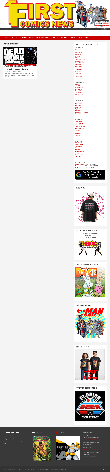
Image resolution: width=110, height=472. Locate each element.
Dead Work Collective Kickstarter (16, 69)
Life (30, 37)
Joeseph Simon (79, 130)
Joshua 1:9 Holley (79, 91)
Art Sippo (77, 102)
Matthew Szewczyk (80, 164)
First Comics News (18, 469)
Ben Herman (78, 54)
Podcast (63, 37)
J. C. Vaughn (78, 89)
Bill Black (77, 56)
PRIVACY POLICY (29, 469)
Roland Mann (78, 110)
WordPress (64, 469)
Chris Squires (78, 121)
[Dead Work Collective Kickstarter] (20, 57)
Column (13, 37)
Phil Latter (77, 135)
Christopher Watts (80, 59)
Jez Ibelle (77, 149)
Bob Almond (78, 58)
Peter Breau (78, 133)
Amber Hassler (79, 51)
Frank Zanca (78, 146)
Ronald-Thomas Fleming (81, 112)
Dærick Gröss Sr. (79, 61)
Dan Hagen (78, 64)
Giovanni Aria (78, 148)
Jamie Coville (78, 103)
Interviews (23, 37)
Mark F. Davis (78, 66)
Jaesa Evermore (79, 128)
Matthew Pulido (79, 69)
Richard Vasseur (79, 166)
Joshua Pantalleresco (80, 151)
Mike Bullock (78, 92)
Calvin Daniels (78, 143)
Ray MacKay (78, 109)
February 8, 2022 (9, 71)
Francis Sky (78, 125)
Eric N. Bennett (79, 123)
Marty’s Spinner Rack (18, 65)
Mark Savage (78, 68)
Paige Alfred (78, 73)
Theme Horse (45, 469)
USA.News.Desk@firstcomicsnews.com (91, 439)
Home (6, 37)
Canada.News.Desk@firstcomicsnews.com (92, 449)
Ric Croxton (78, 153)
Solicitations (83, 37)
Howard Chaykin (79, 87)
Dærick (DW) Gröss (80, 63)
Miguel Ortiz (78, 71)
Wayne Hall (78, 156)
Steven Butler (78, 114)
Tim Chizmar (78, 76)
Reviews (72, 37)
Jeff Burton (78, 105)
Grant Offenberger (80, 126)
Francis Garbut (79, 144)
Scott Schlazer (79, 155)
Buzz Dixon (78, 84)
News (54, 37)
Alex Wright (78, 49)
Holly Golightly (78, 86)
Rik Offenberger (79, 167)
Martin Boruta (17, 71)
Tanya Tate (78, 75)
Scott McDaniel (79, 94)
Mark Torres (78, 107)
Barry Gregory (78, 52)
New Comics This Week (43, 37)
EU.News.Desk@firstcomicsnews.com (91, 457)
